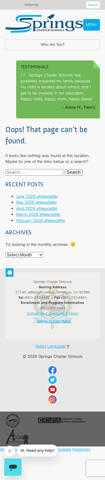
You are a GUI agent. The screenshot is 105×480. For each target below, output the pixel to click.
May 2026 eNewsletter (36, 202)
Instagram (81, 449)
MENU (91, 24)
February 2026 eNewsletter (40, 220)
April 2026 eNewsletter (37, 208)
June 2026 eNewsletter (37, 196)
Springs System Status (54, 321)
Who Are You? (52, 44)
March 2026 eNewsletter (38, 214)
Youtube (63, 449)
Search (93, 5)
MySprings (31, 4)
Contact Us (35, 313)
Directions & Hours (63, 313)
